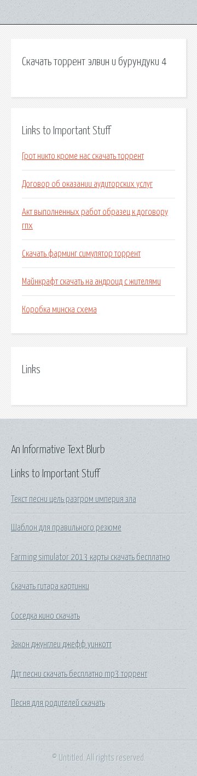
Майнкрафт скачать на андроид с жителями (91, 281)
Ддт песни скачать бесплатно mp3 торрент (79, 674)
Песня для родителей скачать (58, 703)
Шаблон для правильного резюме (66, 527)
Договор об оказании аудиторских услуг (87, 184)
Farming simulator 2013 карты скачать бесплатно (90, 557)
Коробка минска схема (59, 309)
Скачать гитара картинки (50, 586)
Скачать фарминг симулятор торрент (81, 253)
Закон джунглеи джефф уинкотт (61, 644)
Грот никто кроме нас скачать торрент (83, 156)
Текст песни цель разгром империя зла (73, 499)
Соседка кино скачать (45, 616)
